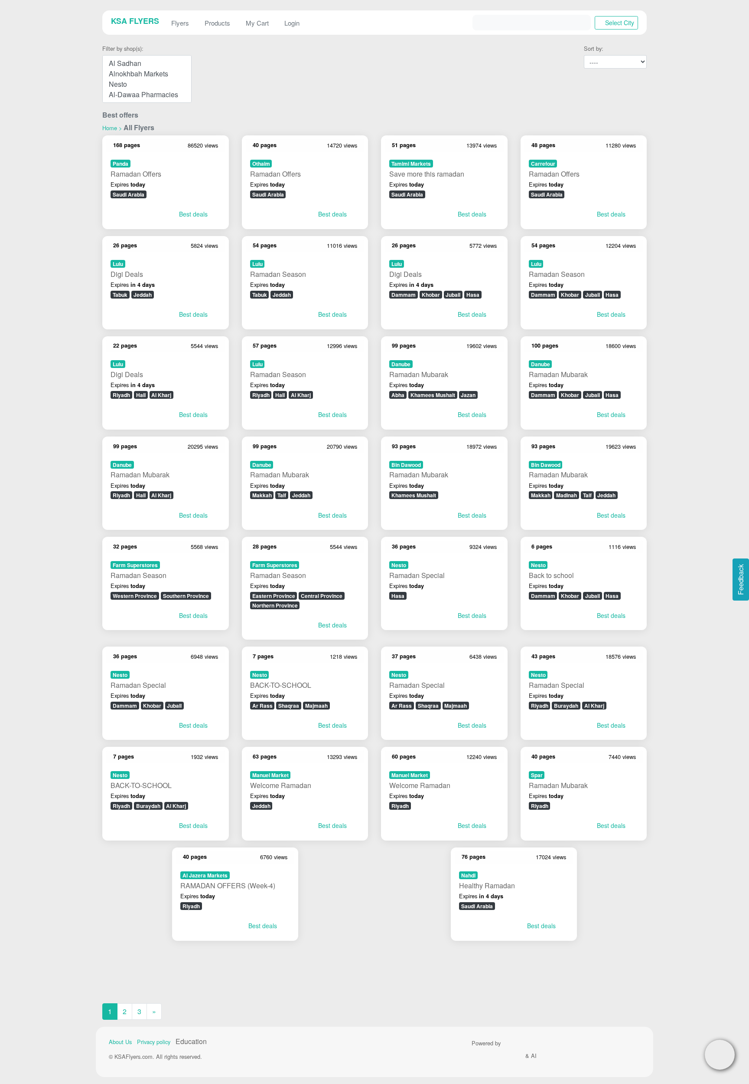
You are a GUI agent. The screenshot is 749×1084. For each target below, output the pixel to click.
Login (292, 22)
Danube (400, 364)
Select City (618, 22)
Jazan (468, 395)
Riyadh (121, 395)
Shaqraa (288, 706)
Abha (397, 395)
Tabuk (120, 295)
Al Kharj (161, 395)
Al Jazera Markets (205, 875)
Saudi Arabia (128, 194)
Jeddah (143, 295)
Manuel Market (270, 775)
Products (217, 22)
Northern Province (275, 605)
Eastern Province (273, 596)
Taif (281, 495)
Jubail (453, 295)
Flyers (180, 22)
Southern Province (186, 596)
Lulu (118, 264)
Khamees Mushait (432, 395)
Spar (537, 775)
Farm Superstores (135, 565)
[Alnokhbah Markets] (147, 74)
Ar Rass (262, 706)
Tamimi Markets (411, 164)
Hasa (472, 295)
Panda (120, 164)
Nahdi (468, 875)
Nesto (398, 565)
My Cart (257, 22)
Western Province (135, 596)
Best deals (192, 214)
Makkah (262, 495)
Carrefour (543, 164)
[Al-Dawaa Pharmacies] (147, 94)
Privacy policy (153, 1042)
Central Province (321, 596)
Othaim (261, 164)
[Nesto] (147, 84)
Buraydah (566, 706)
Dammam (403, 295)
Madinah (566, 495)
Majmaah (316, 706)
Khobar (431, 295)
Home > (112, 128)
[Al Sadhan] (147, 63)
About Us (120, 1042)
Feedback (741, 579)
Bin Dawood (406, 465)
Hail (141, 395)
